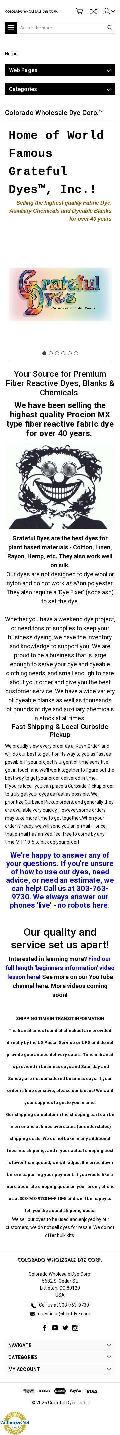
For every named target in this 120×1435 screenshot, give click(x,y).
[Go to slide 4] (63, 353)
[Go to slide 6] (76, 353)
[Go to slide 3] (57, 353)
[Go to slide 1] (44, 353)
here (42, 985)
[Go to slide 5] (70, 353)
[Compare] (93, 11)
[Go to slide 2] (51, 353)
